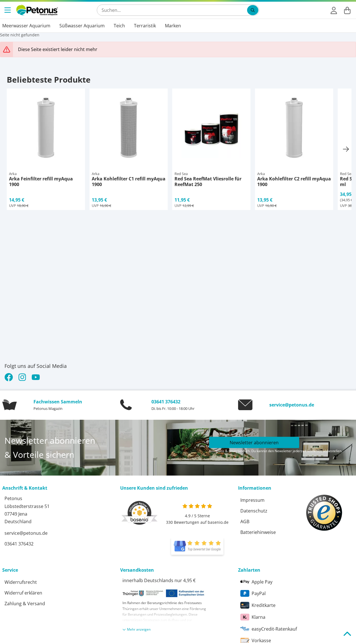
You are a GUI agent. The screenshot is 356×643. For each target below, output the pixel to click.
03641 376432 (165, 402)
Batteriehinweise (258, 532)
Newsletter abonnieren (254, 442)
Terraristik (145, 26)
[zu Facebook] (10, 377)
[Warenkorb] (347, 10)
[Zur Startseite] (37, 10)
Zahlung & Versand (25, 603)
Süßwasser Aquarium (82, 26)
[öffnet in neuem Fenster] (197, 546)
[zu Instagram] (22, 377)
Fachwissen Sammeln (57, 402)
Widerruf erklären (23, 593)
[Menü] (8, 10)
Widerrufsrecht (21, 582)
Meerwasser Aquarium (26, 26)
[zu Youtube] (35, 377)
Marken (173, 26)
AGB (244, 521)
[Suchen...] (252, 10)
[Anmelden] (333, 10)
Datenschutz (253, 511)
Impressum (252, 500)
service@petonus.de (291, 405)
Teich (119, 26)
